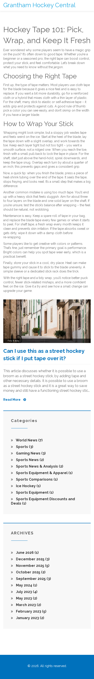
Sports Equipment (34, 492)
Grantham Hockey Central (39, 5)
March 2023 (28, 605)
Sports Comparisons (36, 479)
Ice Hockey (28, 486)
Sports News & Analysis (39, 466)
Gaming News (30, 453)
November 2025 (32, 566)
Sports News (29, 460)
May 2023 (26, 598)
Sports (24, 447)
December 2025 (32, 559)
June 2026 (27, 553)
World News (29, 440)
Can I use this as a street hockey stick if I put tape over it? (43, 354)
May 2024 (26, 585)
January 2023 (29, 618)
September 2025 (33, 579)
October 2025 (30, 572)
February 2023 (30, 611)
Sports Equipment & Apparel (44, 473)
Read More (12, 399)
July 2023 (26, 592)
